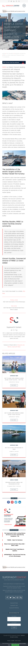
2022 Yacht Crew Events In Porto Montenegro (14, 301)
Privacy (8, 640)
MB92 (4, 67)
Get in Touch (18, 640)
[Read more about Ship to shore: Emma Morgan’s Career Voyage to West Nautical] (14, 399)
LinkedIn (14, 1)
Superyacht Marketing (14, 608)
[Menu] (24, 5)
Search (19, 1)
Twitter (11, 1)
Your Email (14, 623)
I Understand (15, 644)
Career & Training (14, 480)
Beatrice (12, 451)
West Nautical (12, 382)
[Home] (10, 6)
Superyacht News (16, 347)
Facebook (9, 1)
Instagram (16, 1)
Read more (13, 385)
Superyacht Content (14, 327)
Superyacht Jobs (14, 605)
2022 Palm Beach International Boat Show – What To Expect (14, 307)
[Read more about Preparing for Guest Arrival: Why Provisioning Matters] (14, 468)
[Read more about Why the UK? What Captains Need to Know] (14, 434)
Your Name (14, 616)
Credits (12, 640)
